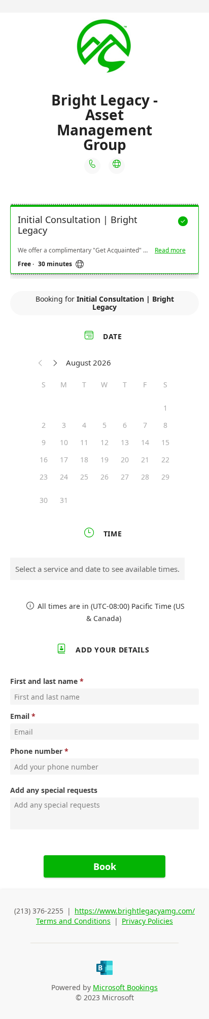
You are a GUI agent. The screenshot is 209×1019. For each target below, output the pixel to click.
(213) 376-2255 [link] (38, 911)
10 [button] (64, 442)
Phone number (36, 751)
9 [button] (44, 442)
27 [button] (125, 477)
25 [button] (84, 477)
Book (104, 866)
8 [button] (165, 425)
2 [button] (44, 425)
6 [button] (125, 425)
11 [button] (84, 442)
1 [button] (165, 408)
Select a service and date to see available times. (97, 569)
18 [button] (84, 459)
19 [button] (104, 459)
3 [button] (64, 425)
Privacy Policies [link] (147, 921)
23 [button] (44, 477)
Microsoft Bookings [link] (125, 987)
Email (19, 716)
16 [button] (44, 459)
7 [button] (145, 425)
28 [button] (145, 477)
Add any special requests (53, 790)
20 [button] (125, 459)
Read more (170, 250)
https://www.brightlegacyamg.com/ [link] (135, 911)
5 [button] (104, 425)
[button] (40, 362)
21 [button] (145, 459)
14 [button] (145, 442)
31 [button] (64, 500)
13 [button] (125, 442)
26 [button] (104, 477)
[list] (104, 242)
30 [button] (44, 500)
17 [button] (64, 459)
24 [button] (64, 477)
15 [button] (165, 442)
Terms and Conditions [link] (73, 921)
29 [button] (165, 477)
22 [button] (165, 459)
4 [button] (84, 425)
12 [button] (104, 442)
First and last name (44, 681)
